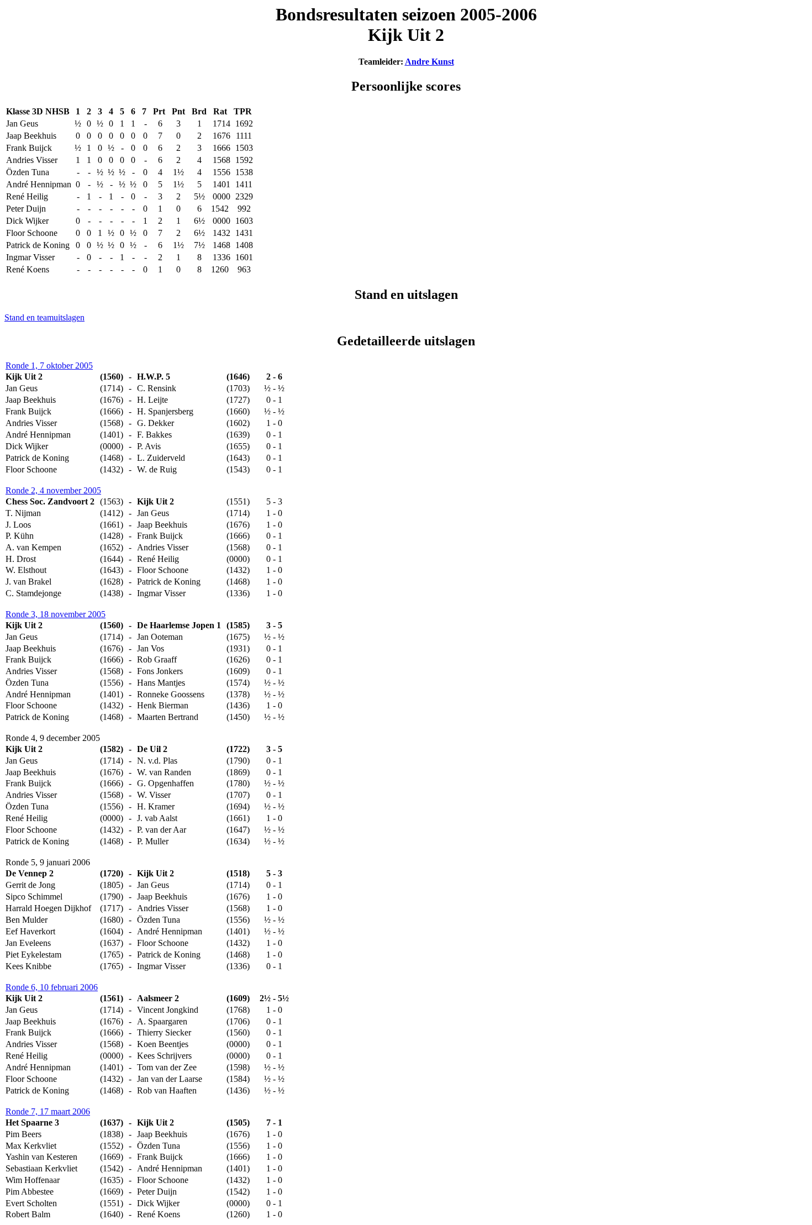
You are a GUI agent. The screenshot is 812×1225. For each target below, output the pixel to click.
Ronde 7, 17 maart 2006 (48, 1111)
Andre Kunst (429, 61)
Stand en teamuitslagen (44, 317)
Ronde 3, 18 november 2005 (56, 614)
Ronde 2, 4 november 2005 (53, 490)
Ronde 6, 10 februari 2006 (52, 987)
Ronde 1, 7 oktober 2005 (49, 365)
